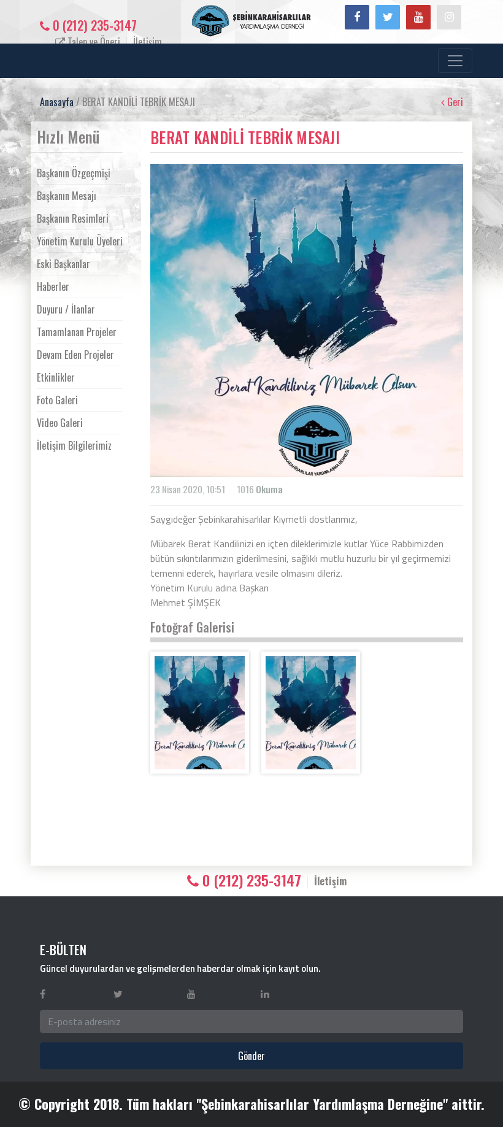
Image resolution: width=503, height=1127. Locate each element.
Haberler (53, 286)
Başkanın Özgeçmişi (73, 173)
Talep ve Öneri (92, 41)
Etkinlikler (56, 377)
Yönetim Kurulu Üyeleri (80, 241)
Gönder (251, 1055)
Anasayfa (57, 101)
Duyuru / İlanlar (66, 309)
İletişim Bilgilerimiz (74, 445)
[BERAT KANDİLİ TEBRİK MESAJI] (199, 713)
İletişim (147, 41)
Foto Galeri (57, 400)
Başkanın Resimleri (73, 218)
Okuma (269, 489)
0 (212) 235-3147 (93, 25)
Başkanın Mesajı (66, 195)
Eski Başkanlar (63, 263)
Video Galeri (60, 422)
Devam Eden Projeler (75, 354)
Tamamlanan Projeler (77, 332)
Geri (454, 101)
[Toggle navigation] (455, 60)
